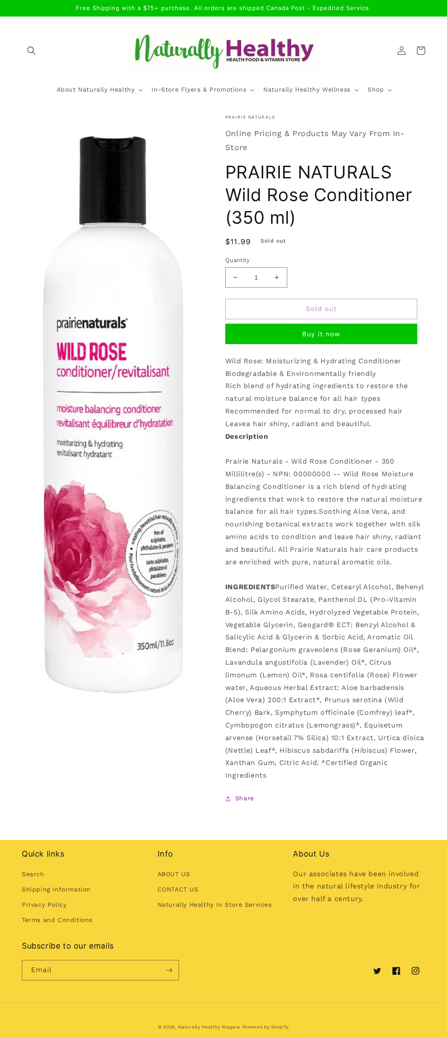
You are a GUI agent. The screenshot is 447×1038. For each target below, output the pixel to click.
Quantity (237, 260)
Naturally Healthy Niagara (209, 1026)
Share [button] (244, 798)
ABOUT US (174, 874)
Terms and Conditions (57, 919)
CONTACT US (178, 889)
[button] (31, 50)
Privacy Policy (44, 904)
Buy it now (321, 334)
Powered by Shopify (265, 1026)
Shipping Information (56, 889)
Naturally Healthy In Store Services (215, 904)
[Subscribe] (169, 970)
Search (33, 874)
